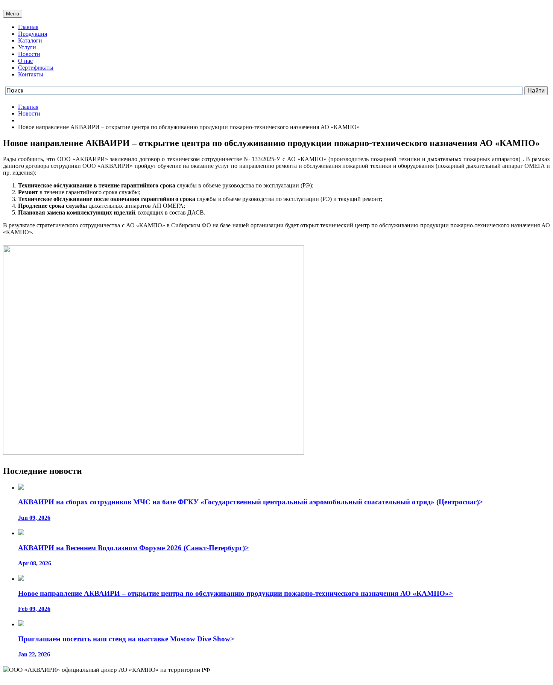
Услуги (27, 47)
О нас (25, 61)
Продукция (32, 33)
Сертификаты (35, 67)
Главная (28, 27)
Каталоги (30, 40)
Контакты (30, 74)
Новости (29, 54)
